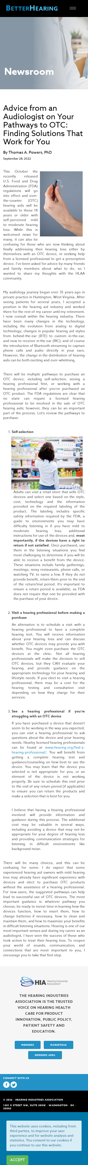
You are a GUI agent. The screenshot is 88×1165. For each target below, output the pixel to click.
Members (27, 1044)
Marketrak (58, 1044)
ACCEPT (17, 1160)
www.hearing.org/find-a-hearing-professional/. (48, 750)
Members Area (45, 1055)
